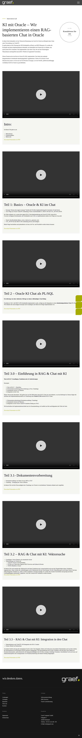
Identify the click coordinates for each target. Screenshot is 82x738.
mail (77, 303)
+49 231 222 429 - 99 (51, 721)
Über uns (4, 703)
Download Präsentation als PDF (12, 139)
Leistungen (5, 697)
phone (77, 296)
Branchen (4, 701)
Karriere (4, 706)
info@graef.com (49, 724)
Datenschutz (5, 717)
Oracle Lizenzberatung (47, 701)
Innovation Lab (78, 310)
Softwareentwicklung (46, 697)
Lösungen (4, 699)
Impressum (5, 715)
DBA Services (44, 699)
